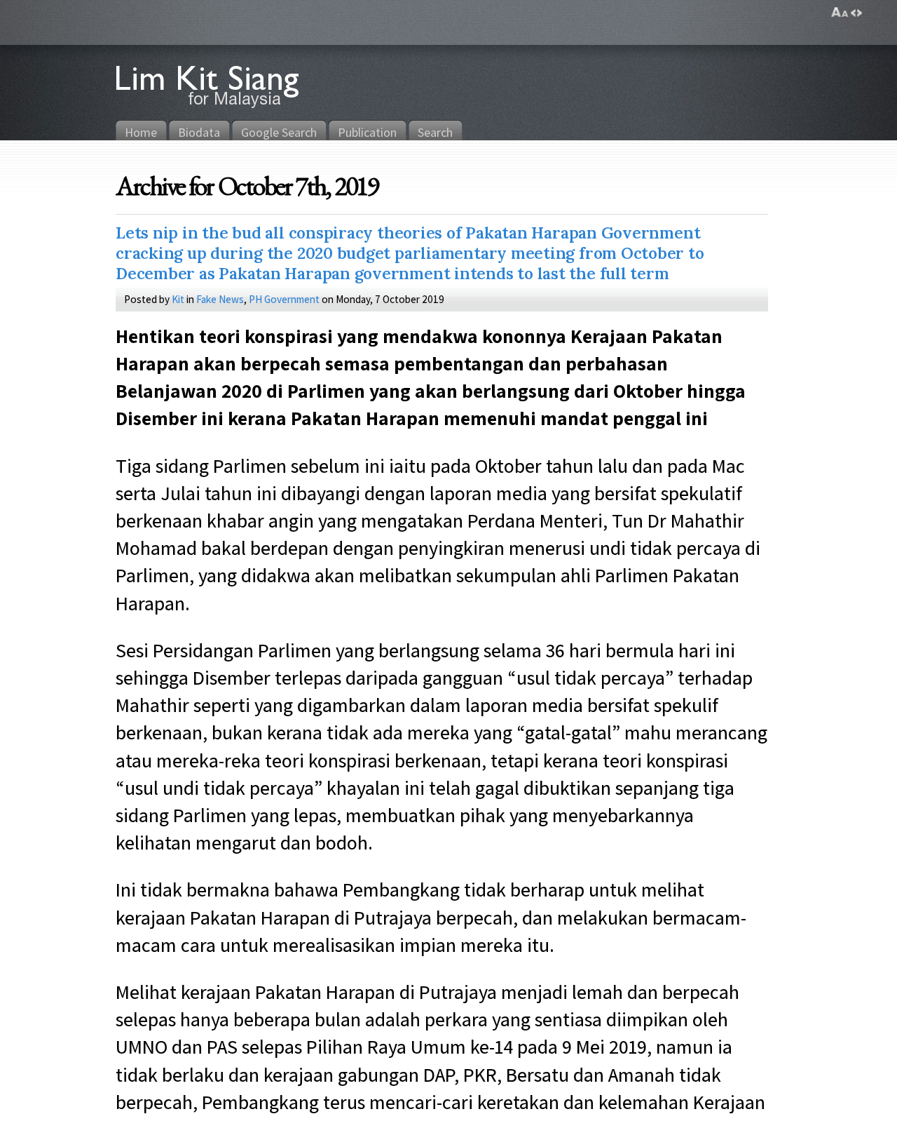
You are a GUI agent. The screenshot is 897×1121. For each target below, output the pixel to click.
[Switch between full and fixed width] (856, 12)
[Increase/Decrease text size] (840, 12)
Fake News (220, 299)
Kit (178, 299)
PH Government (284, 299)
